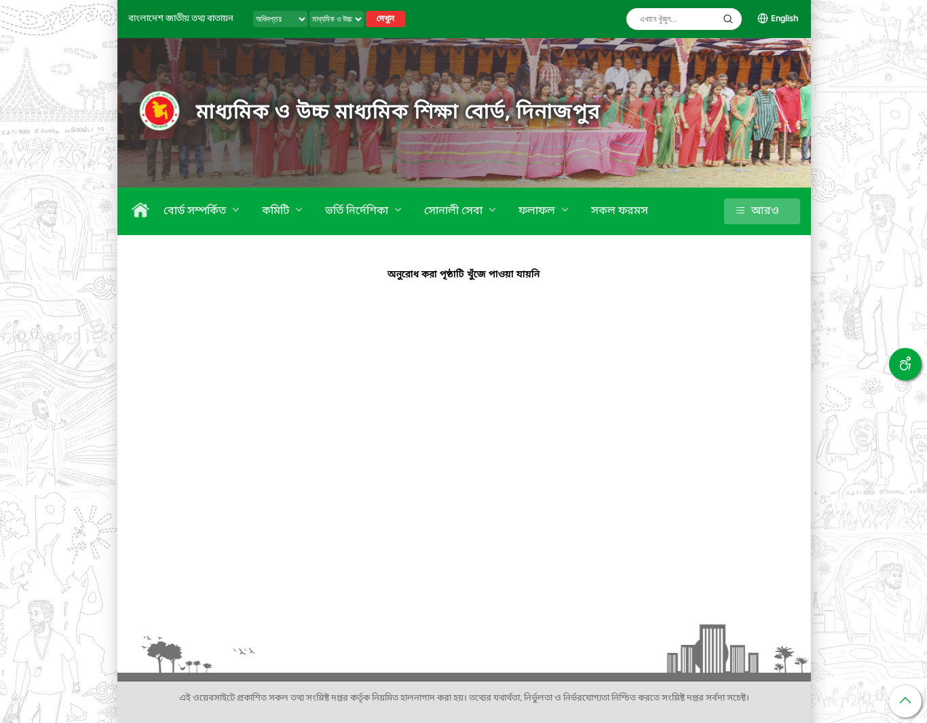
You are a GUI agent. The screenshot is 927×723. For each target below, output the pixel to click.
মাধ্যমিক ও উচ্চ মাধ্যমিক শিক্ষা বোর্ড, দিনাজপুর (398, 112)
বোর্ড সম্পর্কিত (196, 211)
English (784, 19)
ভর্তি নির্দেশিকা (358, 211)
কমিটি (277, 211)
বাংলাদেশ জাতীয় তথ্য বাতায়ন (180, 18)
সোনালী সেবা (454, 211)
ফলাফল (538, 211)
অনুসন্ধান (728, 19)
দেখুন (385, 19)
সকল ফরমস (619, 211)
